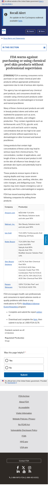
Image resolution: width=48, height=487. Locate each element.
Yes (10, 360)
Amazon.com (10, 213)
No (10, 367)
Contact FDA (24, 461)
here (20, 21)
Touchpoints (11, 383)
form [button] (35, 319)
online (39, 312)
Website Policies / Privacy (24, 419)
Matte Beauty (10, 242)
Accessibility (24, 407)
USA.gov (24, 447)
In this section (11, 47)
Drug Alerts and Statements (14, 38)
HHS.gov (24, 442)
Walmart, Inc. (10, 224)
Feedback (46, 240)
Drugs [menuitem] (7, 341)
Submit (24, 374)
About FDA (24, 402)
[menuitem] (24, 332)
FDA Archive (24, 396)
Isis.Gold (8, 233)
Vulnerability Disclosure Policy (24, 430)
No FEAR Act (24, 425)
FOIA (24, 436)
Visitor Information (24, 413)
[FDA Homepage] (4, 31)
